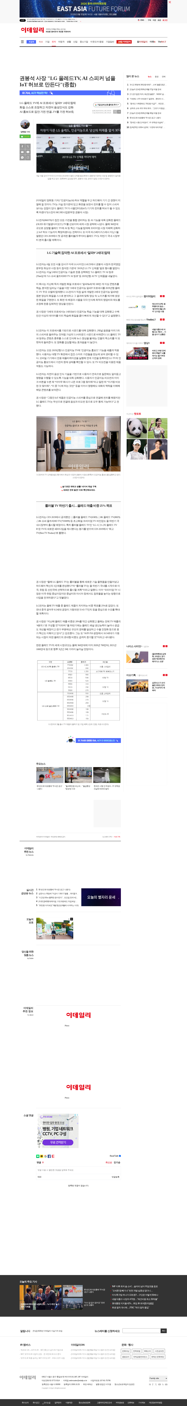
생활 (69, 42)
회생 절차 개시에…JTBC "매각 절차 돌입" (129, 1307)
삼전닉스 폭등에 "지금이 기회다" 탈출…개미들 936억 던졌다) (61, 893)
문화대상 (125, 1351)
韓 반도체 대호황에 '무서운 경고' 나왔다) (53, 889)
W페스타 (147, 1351)
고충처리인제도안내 (104, 1402)
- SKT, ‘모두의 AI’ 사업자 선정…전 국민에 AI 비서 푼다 (40, 1354)
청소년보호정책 (84, 1402)
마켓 (153, 42)
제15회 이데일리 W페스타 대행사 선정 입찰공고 (52, 1331)
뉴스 (149, 76)
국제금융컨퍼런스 (140, 1357)
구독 (149, 20)
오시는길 (47, 1402)
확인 (163, 1331)
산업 (75, 42)
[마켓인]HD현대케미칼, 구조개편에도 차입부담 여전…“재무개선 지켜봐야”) (66, 901)
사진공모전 (159, 1351)
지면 (154, 20)
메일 (22, 152)
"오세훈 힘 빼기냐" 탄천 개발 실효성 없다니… (131, 1290)
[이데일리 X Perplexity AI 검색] (70, 92)
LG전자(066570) (44, 220)
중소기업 (84, 42)
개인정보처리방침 (155, 1402)
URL (28, 157)
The (162, 42)
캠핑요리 (125, 1357)
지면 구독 (117, 837)
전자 (54, 42)
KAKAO (22, 157)
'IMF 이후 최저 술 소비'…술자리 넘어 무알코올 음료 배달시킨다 (139, 1286)
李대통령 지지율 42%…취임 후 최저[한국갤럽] (131, 1303)
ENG (142, 20)
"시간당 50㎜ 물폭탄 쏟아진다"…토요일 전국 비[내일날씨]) (60, 897)
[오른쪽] (71, 919)
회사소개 (25, 1402)
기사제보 (141, 1402)
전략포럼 (136, 1351)
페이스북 (22, 146)
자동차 (61, 42)
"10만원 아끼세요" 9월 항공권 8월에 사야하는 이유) (57, 905)
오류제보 (130, 1402)
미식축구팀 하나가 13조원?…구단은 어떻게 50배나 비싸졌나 (138, 1295)
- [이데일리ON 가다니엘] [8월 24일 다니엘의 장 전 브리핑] (92, 1354)
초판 (159, 20)
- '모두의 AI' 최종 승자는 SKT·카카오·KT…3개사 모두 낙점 (42, 1358)
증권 (156, 76)
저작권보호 (120, 1402)
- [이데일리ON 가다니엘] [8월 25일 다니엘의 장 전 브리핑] (92, 1350)
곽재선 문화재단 (157, 1357)
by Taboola (29, 855)
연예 (163, 76)
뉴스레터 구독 (107, 837)
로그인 (164, 20)
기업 (47, 42)
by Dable (30, 958)
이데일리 (46, 30)
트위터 (28, 146)
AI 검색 (31, 42)
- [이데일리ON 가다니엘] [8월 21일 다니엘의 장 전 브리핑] (92, 1358)
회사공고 (36, 1402)
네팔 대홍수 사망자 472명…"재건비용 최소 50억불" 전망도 (137, 1299)
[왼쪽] (69, 919)
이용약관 (69, 1402)
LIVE (22, 20)
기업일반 (110, 42)
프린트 (28, 152)
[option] (71, 20)
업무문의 (58, 1402)
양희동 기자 (25, 132)
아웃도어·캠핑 (96, 42)
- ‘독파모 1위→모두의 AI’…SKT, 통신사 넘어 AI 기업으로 (41, 1350)
